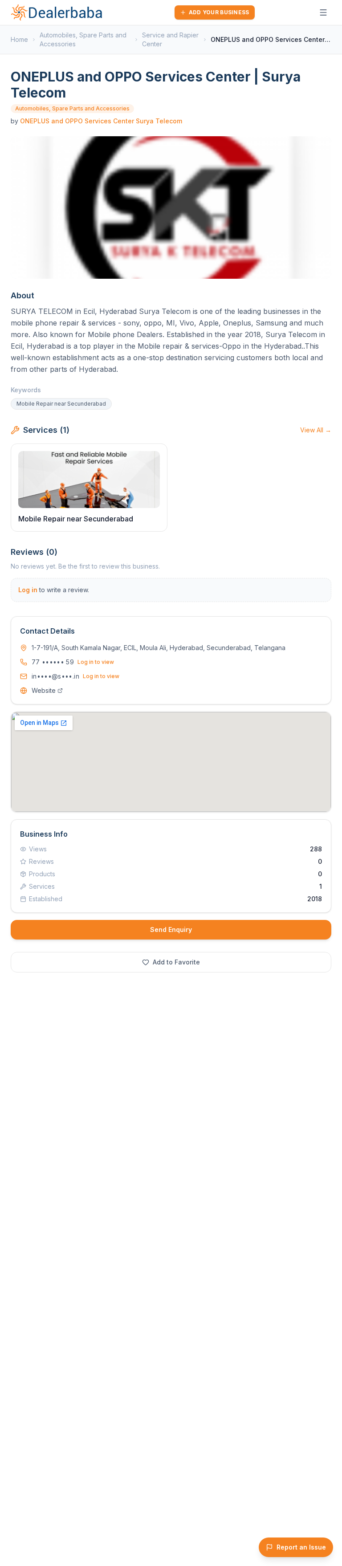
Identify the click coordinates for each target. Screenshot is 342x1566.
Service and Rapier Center (170, 39)
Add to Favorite (176, 962)
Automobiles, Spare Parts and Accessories (83, 39)
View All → (315, 430)
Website (44, 690)
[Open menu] (323, 12)
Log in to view (95, 662)
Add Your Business (219, 12)
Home (19, 39)
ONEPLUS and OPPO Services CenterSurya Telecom (101, 121)
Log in (27, 590)
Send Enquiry (171, 929)
